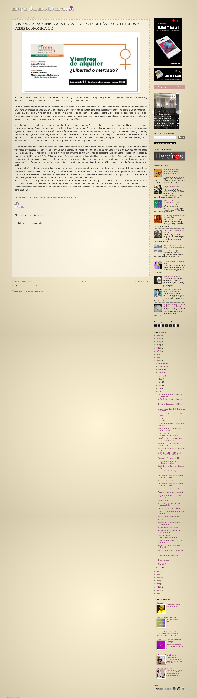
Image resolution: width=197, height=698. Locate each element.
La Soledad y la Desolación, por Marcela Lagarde (173, 216)
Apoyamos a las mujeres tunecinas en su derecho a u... (170, 551)
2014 (158, 581)
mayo (160, 385)
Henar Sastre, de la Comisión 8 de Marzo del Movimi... (169, 531)
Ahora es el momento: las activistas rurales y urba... (170, 444)
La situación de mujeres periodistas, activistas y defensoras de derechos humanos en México (171, 172)
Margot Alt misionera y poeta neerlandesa (173, 605)
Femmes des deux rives (165, 668)
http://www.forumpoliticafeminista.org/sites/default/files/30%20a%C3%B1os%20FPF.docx (46, 197)
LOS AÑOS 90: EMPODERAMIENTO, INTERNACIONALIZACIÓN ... (170, 454)
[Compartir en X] (20, 207)
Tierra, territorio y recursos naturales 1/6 (171, 492)
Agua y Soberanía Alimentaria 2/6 (169, 489)
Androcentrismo (163, 500)
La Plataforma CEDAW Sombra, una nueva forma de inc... (170, 400)
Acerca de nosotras (12, 697)
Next (181, 111)
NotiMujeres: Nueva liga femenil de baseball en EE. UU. (173, 201)
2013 (158, 584)
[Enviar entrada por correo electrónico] (16, 202)
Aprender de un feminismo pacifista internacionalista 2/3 (173, 187)
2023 (158, 345)
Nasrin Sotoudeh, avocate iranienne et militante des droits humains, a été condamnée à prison (174, 672)
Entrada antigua (142, 281)
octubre (161, 369)
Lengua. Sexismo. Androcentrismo (169, 508)
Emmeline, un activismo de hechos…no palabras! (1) (172, 290)
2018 (158, 360)
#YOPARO (161, 519)
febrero (160, 564)
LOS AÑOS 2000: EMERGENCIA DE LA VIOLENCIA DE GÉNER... (171, 439)
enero (160, 567)
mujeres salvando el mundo (166, 617)
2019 (158, 357)
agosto (160, 376)
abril (159, 388)
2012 (158, 587)
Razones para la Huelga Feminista (169, 516)
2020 (158, 354)
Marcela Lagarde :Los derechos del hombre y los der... (169, 429)
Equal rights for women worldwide (169, 639)
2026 (158, 335)
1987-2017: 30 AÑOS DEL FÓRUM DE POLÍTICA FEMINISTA (170, 485)
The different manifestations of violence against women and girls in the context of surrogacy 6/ (174, 644)
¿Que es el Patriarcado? (171, 276)
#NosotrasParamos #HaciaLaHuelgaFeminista (167, 536)
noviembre (162, 366)
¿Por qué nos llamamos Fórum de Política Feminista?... (169, 462)
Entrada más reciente (22, 281)
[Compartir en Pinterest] (24, 207)
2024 (158, 342)
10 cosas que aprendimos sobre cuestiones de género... (168, 556)
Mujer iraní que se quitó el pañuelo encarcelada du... (169, 504)
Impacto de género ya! (164, 654)
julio (159, 379)
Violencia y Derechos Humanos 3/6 (169, 481)
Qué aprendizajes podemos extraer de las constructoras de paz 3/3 (173, 247)
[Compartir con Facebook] (22, 207)
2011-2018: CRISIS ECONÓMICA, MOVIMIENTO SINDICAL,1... (169, 434)
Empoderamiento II (164, 560)
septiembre (162, 372)
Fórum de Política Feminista (167, 632)
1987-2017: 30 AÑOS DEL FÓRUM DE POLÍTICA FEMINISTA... (170, 477)
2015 (158, 577)
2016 (158, 574)
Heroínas (160, 603)
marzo (160, 391)
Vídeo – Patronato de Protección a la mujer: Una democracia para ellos (168, 634)
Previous (152, 111)
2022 (158, 348)
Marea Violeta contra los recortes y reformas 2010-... (169, 419)
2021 (158, 351)
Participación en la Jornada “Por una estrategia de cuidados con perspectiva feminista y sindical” (174, 659)
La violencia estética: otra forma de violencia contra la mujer (174, 305)
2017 (158, 571)
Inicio (83, 281)
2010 (158, 593)
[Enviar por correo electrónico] (15, 207)
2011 (158, 590)
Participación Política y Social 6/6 (169, 458)
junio (160, 382)
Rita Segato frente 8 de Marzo (168, 527)
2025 (158, 338)
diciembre (161, 363)
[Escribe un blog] (18, 207)
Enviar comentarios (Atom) (30, 286)
